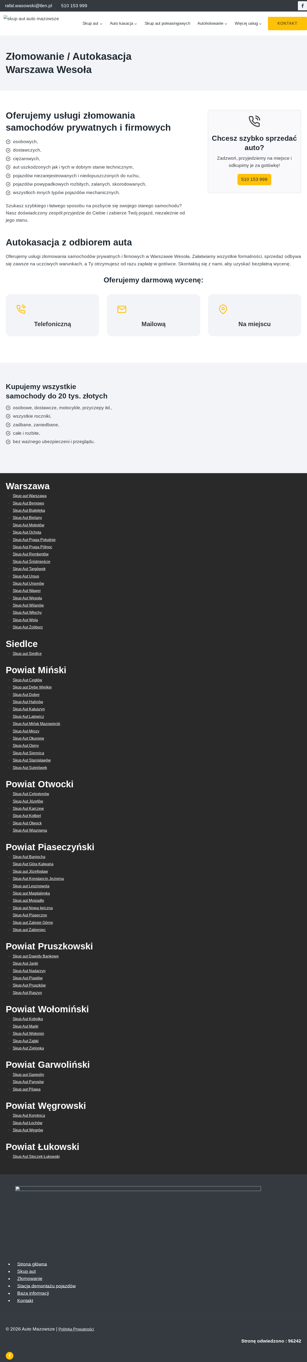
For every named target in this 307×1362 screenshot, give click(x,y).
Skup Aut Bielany (27, 518)
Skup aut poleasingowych (167, 23)
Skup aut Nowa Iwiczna (33, 908)
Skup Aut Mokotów (28, 525)
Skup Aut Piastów (28, 978)
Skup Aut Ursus (26, 576)
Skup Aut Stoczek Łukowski (36, 1156)
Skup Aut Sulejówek (30, 768)
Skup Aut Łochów (27, 1123)
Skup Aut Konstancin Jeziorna (38, 879)
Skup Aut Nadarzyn (29, 971)
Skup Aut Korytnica (29, 1115)
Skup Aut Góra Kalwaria (33, 864)
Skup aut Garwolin (28, 1075)
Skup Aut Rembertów (31, 554)
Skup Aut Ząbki (26, 1041)
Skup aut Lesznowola (31, 886)
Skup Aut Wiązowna (30, 830)
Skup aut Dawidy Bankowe (36, 956)
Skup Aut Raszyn (27, 993)
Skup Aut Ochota (27, 532)
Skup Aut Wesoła (27, 598)
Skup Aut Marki (25, 1026)
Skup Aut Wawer (27, 591)
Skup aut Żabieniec (29, 930)
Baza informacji (33, 1293)
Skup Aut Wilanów (28, 605)
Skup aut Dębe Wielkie (32, 687)
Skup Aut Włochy (27, 613)
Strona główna (32, 1263)
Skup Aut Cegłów (27, 680)
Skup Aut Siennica (28, 753)
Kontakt (287, 23)
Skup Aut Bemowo (28, 503)
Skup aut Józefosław (30, 871)
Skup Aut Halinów (28, 702)
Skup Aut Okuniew (28, 738)
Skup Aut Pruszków (29, 985)
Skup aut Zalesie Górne (33, 923)
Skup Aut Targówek (29, 569)
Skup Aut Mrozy (26, 731)
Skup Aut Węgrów (28, 1130)
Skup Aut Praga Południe (34, 540)
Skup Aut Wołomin (28, 1034)
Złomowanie (29, 1278)
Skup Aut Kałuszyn (29, 709)
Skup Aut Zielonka (28, 1048)
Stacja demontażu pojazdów (46, 1285)
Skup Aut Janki (25, 963)
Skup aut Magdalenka (31, 893)
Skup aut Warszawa (30, 496)
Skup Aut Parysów (28, 1082)
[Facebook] (302, 5)
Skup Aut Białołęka (29, 510)
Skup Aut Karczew (28, 808)
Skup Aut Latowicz (28, 717)
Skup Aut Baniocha (29, 857)
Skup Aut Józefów (28, 801)
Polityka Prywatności (76, 1329)
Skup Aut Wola (25, 620)
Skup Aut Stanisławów (32, 760)
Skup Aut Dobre (26, 695)
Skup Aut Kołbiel (27, 816)
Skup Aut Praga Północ (32, 547)
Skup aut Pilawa (27, 1089)
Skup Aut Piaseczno (30, 915)
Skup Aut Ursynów (28, 583)
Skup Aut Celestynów (31, 794)
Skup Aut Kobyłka (28, 1019)
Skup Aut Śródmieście (31, 562)
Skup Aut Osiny (26, 746)
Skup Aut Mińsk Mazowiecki (36, 724)
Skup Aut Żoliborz (28, 627)
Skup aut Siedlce (27, 654)
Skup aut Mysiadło (28, 900)
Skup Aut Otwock (27, 823)
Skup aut (26, 1271)
